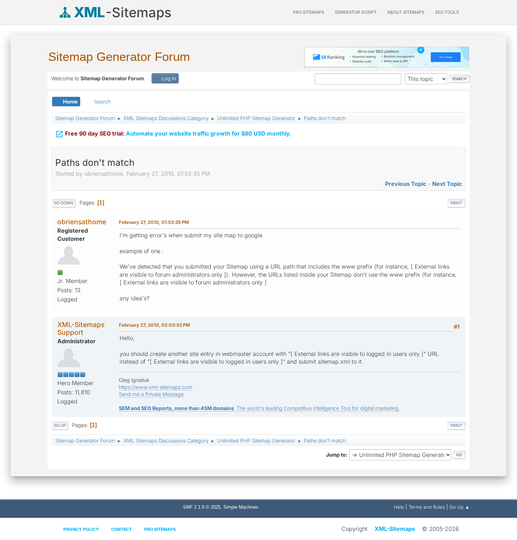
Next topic (447, 183)
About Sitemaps (406, 12)
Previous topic (405, 183)
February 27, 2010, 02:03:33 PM (154, 325)
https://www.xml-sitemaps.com (155, 387)
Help (399, 507)
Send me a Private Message (151, 394)
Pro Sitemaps (160, 529)
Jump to (336, 455)
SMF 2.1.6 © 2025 (202, 507)
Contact (121, 529)
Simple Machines (240, 507)
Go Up (60, 425)
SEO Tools (447, 12)
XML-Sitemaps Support (80, 328)
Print (456, 203)
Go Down (63, 203)
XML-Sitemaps (395, 528)
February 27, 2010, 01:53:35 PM (154, 222)
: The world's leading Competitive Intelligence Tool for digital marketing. (259, 408)
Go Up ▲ (459, 507)
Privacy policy (81, 529)
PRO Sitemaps (308, 12)
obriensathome (81, 222)
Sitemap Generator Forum (119, 56)
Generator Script (356, 12)
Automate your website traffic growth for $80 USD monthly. (173, 134)
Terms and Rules (427, 507)
